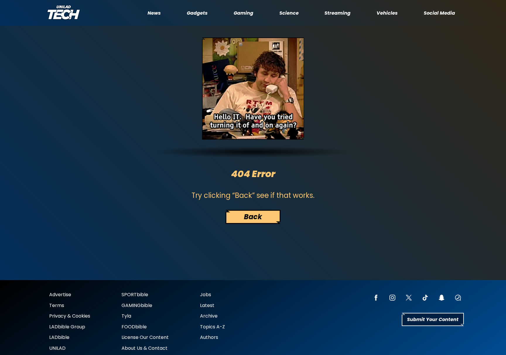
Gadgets (197, 13)
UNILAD (57, 348)
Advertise (60, 294)
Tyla (126, 316)
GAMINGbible (137, 305)
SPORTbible (135, 294)
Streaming (337, 13)
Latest (207, 305)
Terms (56, 305)
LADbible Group (67, 326)
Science (289, 13)
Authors (209, 337)
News (154, 13)
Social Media (439, 13)
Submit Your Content (433, 319)
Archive (209, 316)
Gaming (243, 13)
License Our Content (145, 337)
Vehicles (387, 13)
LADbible (59, 337)
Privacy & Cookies (69, 316)
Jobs (205, 294)
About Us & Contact (144, 348)
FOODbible (134, 326)
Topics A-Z (212, 326)
